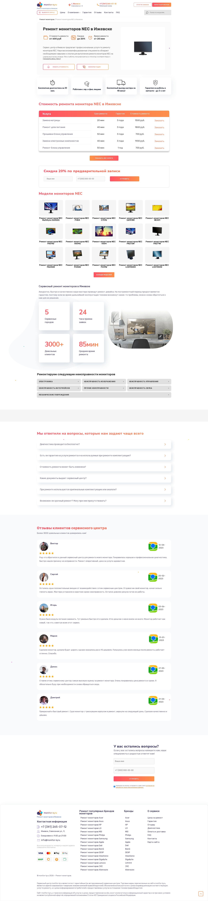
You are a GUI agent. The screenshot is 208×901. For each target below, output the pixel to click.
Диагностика (154, 828)
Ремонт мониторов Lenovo (93, 863)
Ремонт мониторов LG (91, 828)
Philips (128, 835)
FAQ (118, 12)
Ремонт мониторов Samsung (94, 838)
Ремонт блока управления (56, 147)
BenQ (127, 849)
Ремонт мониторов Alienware (94, 870)
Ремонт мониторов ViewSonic (94, 856)
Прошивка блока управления (57, 134)
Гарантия (87, 12)
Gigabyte (129, 859)
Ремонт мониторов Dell (91, 845)
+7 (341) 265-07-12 (108, 4)
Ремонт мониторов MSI (91, 831)
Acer (127, 818)
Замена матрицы (51, 120)
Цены (62, 12)
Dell (127, 845)
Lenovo (128, 863)
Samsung (129, 838)
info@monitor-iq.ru (50, 840)
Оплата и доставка (157, 831)
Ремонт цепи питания (53, 127)
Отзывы (97, 12)
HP (126, 825)
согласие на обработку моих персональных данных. (135, 786)
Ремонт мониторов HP (91, 825)
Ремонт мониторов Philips (93, 835)
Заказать (159, 120)
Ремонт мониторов (46, 19)
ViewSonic (130, 856)
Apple (127, 842)
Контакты (108, 12)
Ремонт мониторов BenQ (92, 849)
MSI (126, 831)
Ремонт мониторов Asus (92, 821)
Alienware (129, 870)
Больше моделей (104, 275)
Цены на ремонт (155, 818)
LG (126, 828)
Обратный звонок (161, 5)
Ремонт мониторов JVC (92, 866)
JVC (127, 866)
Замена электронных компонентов (60, 141)
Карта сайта (153, 842)
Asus (127, 821)
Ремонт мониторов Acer (92, 818)
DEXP (127, 852)
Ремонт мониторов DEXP (92, 852)
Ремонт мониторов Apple (92, 842)
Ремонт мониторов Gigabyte (94, 859)
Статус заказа (142, 5)
